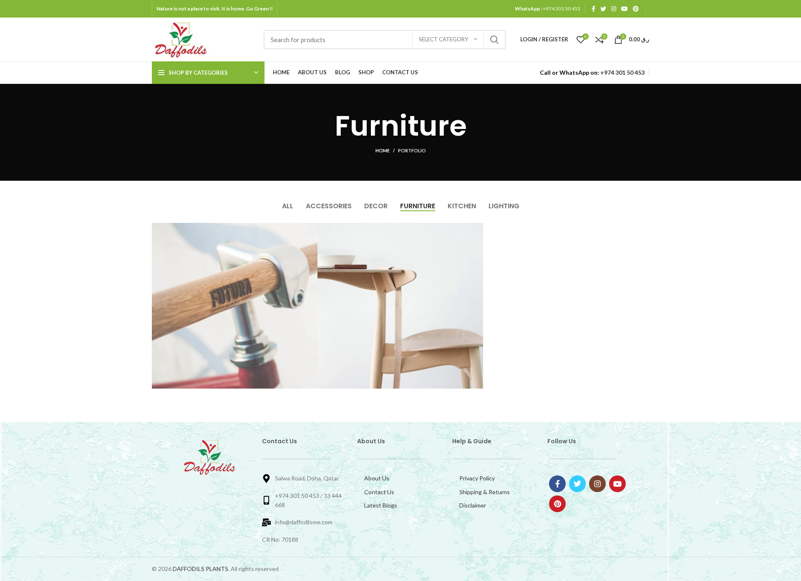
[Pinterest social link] (635, 8)
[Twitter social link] (603, 8)
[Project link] (234, 306)
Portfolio (412, 150)
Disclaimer (472, 505)
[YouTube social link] (624, 8)
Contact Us (379, 491)
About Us (376, 478)
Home (382, 150)
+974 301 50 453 (561, 8)
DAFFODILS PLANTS (200, 568)
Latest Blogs (380, 505)
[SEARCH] (494, 39)
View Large (311, 229)
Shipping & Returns (484, 491)
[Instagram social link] (614, 8)
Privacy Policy (477, 478)
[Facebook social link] (593, 8)
